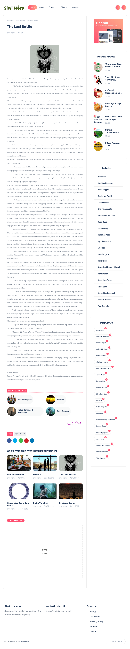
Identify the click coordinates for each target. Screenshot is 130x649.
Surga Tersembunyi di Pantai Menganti (113, 131)
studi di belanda (104, 299)
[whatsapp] (21, 440)
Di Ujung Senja (67, 503)
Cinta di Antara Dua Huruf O (18, 504)
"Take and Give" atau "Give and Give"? (113, 65)
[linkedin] (32, 440)
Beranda (10, 21)
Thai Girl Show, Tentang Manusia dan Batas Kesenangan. (113, 78)
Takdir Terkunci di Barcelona (25, 411)
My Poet (101, 248)
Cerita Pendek (20, 21)
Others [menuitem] (51, 7)
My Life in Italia (104, 241)
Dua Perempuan (24, 399)
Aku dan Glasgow (105, 183)
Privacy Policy (96, 621)
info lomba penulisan (106, 215)
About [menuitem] (41, 7)
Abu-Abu (60, 399)
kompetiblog (102, 228)
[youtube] (110, 7)
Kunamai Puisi (103, 235)
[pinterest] (26, 440)
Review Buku (102, 274)
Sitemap (94, 626)
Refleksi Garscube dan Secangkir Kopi (113, 91)
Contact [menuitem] (75, 7)
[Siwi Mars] (14, 7)
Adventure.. (102, 176)
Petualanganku (103, 254)
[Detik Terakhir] (50, 411)
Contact (94, 631)
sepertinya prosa (104, 280)
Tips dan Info (103, 306)
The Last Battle (67, 474)
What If (37, 474)
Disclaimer (95, 616)
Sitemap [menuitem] (64, 7)
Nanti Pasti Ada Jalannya (113, 118)
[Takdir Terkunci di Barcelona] (11, 411)
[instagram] (106, 7)
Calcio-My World (104, 196)
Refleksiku (102, 261)
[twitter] (15, 440)
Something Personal (106, 293)
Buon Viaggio (103, 189)
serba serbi (102, 287)
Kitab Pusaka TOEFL (112, 144)
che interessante (104, 209)
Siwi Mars (24, 641)
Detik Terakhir (63, 411)
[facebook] (102, 7)
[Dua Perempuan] (11, 399)
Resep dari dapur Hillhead (108, 267)
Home (32, 7)
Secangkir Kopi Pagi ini (113, 105)
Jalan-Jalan (102, 222)
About (93, 611)
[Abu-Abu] (50, 399)
